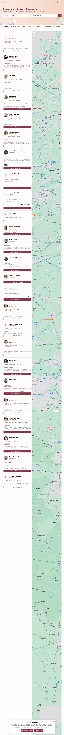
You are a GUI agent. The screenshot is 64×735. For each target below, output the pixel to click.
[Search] (60, 15)
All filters (6, 26)
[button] (50, 402)
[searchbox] (16, 15)
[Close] (53, 721)
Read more (26, 48)
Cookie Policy (48, 727)
